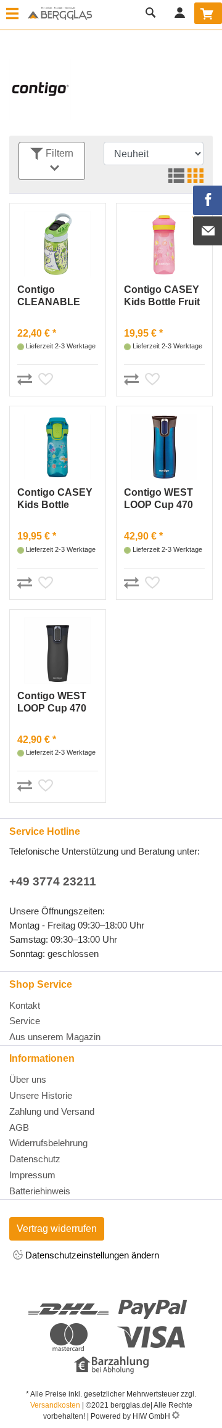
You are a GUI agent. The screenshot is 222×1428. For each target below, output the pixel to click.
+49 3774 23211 (52, 881)
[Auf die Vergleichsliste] (26, 376)
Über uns (27, 1079)
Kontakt (24, 1005)
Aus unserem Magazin (55, 1037)
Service (24, 1021)
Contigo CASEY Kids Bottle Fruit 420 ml (162, 296)
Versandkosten (55, 1405)
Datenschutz (34, 1159)
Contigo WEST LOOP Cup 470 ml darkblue (158, 499)
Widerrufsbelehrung (48, 1143)
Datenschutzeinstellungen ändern (91, 1255)
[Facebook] (208, 200)
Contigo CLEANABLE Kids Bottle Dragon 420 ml (51, 296)
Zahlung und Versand (51, 1111)
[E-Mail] (208, 231)
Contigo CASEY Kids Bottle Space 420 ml (54, 499)
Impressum (32, 1175)
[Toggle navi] (12, 15)
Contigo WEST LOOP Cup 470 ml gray (51, 703)
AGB (19, 1127)
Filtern (58, 153)
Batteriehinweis (39, 1191)
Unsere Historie (40, 1095)
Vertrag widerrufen (57, 1228)
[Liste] (174, 177)
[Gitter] (194, 177)
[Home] (60, 14)
